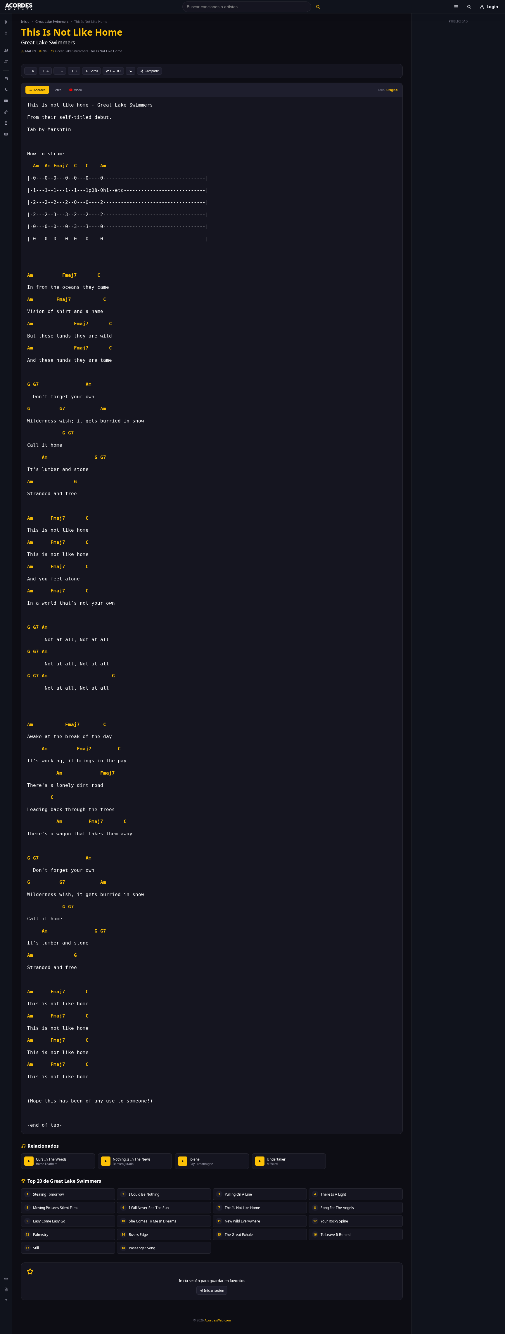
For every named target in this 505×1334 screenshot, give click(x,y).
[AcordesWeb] (26, 6)
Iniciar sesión (214, 1290)
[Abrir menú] (456, 7)
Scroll (94, 71)
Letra (57, 90)
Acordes (40, 90)
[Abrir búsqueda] (469, 7)
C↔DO (115, 71)
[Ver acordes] (6, 123)
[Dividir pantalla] (6, 134)
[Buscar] (318, 6)
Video (78, 90)
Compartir (152, 71)
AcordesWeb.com (218, 1320)
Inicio (25, 21)
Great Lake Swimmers (51, 21)
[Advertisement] (458, 113)
